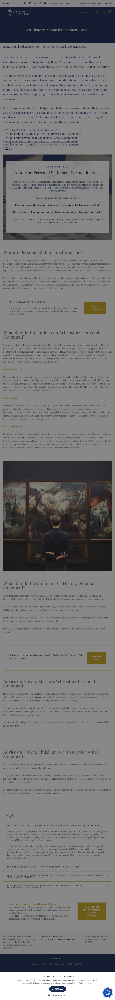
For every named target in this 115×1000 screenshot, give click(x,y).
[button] (107, 992)
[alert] (57, 500)
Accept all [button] (57, 989)
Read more (88, 983)
